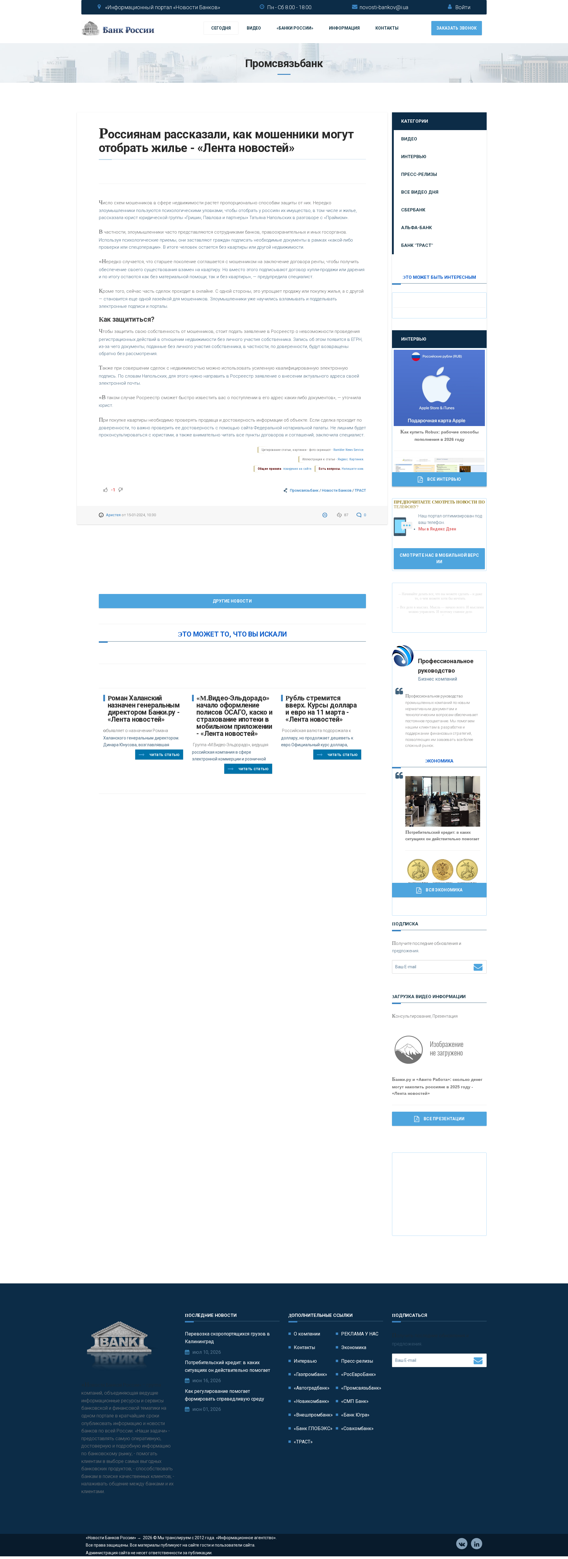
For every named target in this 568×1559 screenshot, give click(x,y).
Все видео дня (419, 192)
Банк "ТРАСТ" (417, 245)
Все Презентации (444, 1118)
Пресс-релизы (419, 174)
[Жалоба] (325, 515)
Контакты (386, 28)
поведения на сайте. (297, 469)
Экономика (353, 1347)
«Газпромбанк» (310, 1374)
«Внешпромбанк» (313, 1415)
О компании (307, 1334)
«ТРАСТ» (303, 1442)
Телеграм (476, 1543)
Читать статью (164, 754)
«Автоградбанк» (312, 1388)
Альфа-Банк (416, 227)
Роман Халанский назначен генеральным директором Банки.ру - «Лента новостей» (144, 708)
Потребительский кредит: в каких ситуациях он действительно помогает (227, 1366)
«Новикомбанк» (311, 1401)
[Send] (478, 966)
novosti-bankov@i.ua (383, 7)
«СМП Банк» (355, 1401)
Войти (462, 7)
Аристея (113, 515)
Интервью (413, 156)
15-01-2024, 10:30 (141, 515)
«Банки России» (295, 28)
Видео (254, 28)
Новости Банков (336, 490)
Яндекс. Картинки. (351, 459)
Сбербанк (413, 210)
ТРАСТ (360, 490)
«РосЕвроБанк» (358, 1374)
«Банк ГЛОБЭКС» (313, 1428)
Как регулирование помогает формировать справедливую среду (224, 1395)
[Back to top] (550, 1541)
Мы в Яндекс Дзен (437, 529)
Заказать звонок (456, 28)
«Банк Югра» (355, 1415)
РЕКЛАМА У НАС (359, 1334)
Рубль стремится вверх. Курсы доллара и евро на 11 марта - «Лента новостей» (320, 708)
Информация (344, 28)
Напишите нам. (353, 469)
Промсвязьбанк (304, 490)
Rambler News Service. (348, 450)
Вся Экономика (444, 890)
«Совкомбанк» (357, 1428)
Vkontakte (461, 1543)
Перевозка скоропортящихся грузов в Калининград (227, 1337)
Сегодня (221, 28)
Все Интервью (444, 479)
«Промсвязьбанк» (361, 1388)
